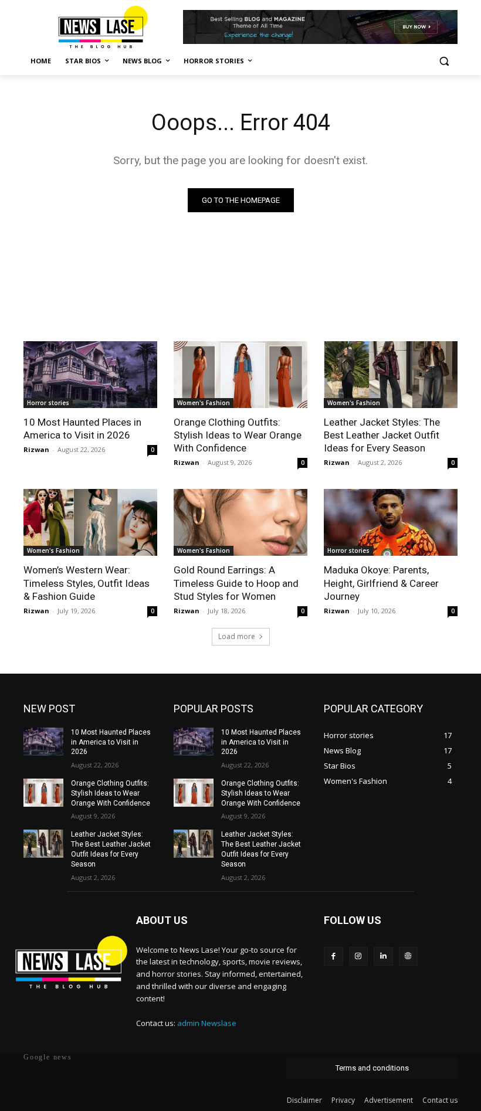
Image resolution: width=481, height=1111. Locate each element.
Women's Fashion (203, 403)
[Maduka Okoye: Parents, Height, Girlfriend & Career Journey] (391, 522)
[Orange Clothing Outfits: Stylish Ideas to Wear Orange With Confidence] (240, 374)
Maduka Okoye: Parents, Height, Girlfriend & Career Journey (381, 583)
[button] (444, 61)
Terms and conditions (372, 1068)
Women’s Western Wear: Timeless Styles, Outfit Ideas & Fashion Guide (86, 583)
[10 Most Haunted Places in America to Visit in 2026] (90, 374)
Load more (236, 636)
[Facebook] (333, 956)
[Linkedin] (383, 956)
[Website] (408, 956)
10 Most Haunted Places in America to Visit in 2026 (82, 428)
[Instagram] (358, 956)
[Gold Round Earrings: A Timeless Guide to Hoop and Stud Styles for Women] (240, 522)
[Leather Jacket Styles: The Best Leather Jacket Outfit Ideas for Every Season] (391, 374)
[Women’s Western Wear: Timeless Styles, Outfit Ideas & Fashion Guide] (90, 522)
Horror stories (48, 403)
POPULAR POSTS (213, 708)
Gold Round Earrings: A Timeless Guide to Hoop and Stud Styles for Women (236, 583)
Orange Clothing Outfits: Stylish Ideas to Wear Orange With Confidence (238, 435)
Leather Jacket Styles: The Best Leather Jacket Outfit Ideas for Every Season (382, 435)
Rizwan (36, 449)
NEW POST (49, 708)
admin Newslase (206, 1023)
